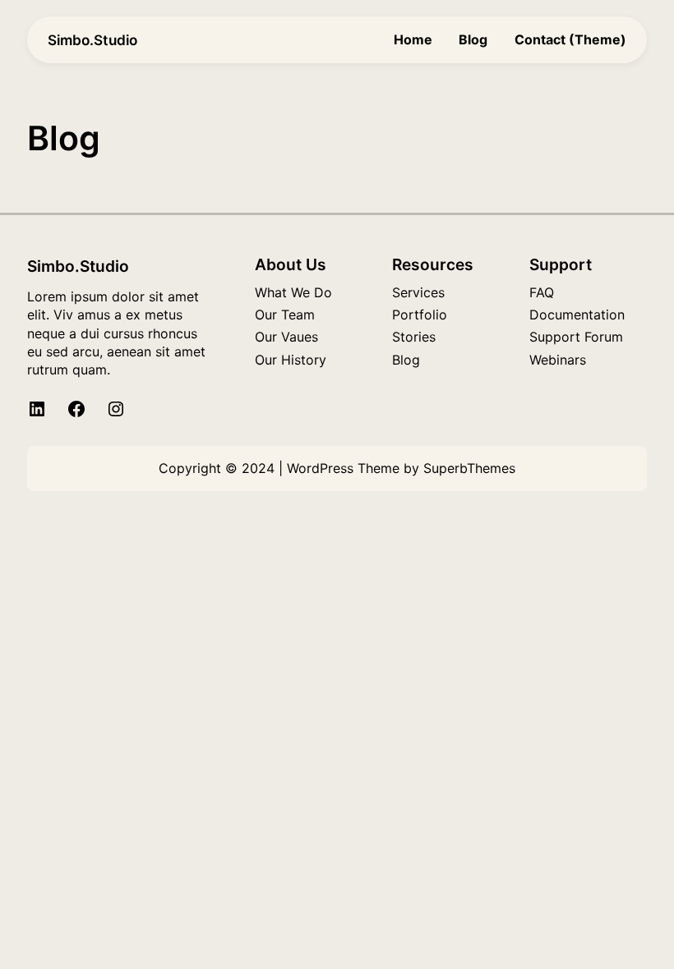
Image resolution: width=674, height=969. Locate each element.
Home (413, 39)
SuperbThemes (469, 468)
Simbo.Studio (92, 39)
